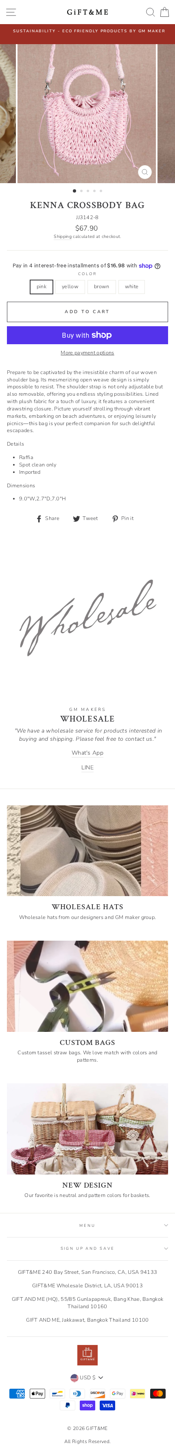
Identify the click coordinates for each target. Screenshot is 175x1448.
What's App (87, 753)
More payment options (87, 353)
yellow (70, 286)
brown (101, 286)
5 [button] (102, 192)
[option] (87, 31)
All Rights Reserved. (87, 1441)
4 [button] (95, 192)
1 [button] (75, 191)
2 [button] (82, 192)
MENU (87, 1225)
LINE (87, 767)
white (132, 286)
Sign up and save (88, 1248)
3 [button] (89, 192)
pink (41, 286)
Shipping (63, 236)
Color (87, 273)
